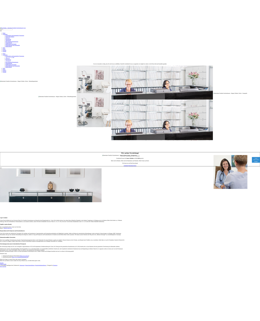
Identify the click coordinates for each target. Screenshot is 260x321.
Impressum (22, 265)
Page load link (3, 266)
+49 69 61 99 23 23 (7, 228)
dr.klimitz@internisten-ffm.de (130, 165)
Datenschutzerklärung (30, 265)
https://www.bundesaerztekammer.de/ (20, 257)
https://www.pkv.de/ (24, 255)
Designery (55, 265)
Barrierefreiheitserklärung (40, 265)
